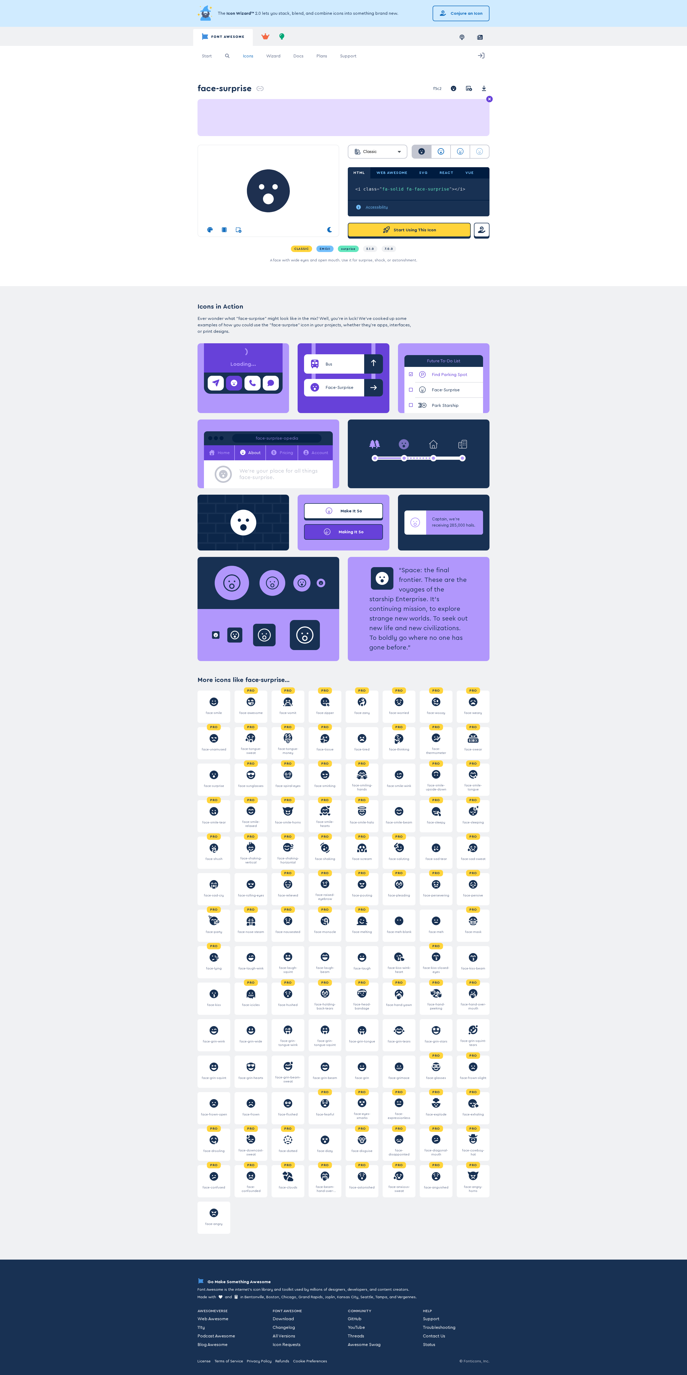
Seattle (366, 1297)
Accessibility (377, 207)
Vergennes (406, 1297)
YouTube (356, 1327)
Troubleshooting (439, 1327)
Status (429, 1345)
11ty (201, 1327)
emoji (325, 248)
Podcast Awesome (216, 1336)
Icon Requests (287, 1345)
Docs (298, 56)
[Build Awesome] (282, 37)
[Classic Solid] (422, 152)
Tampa (381, 1297)
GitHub (354, 1319)
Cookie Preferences (310, 1361)
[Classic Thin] (479, 152)
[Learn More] (206, 13)
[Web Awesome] (265, 37)
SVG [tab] (423, 173)
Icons (248, 56)
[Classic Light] (460, 152)
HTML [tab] (359, 173)
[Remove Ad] (489, 99)
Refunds (282, 1361)
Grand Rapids (310, 1297)
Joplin (330, 1297)
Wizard (273, 56)
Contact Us (434, 1336)
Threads (356, 1336)
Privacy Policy (259, 1361)
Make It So (350, 511)
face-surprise (225, 88)
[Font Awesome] (223, 37)
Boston (272, 1297)
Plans (321, 56)
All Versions (284, 1336)
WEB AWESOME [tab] (392, 173)
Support (348, 56)
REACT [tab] (447, 173)
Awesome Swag (364, 1345)
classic (301, 248)
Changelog (284, 1327)
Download (283, 1319)
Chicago (288, 1297)
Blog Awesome (213, 1345)
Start (207, 56)
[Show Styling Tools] (210, 230)
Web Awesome (213, 1319)
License (204, 1361)
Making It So (351, 532)
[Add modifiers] (238, 230)
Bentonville (254, 1297)
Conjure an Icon (466, 13)
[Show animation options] (224, 230)
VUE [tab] (469, 173)
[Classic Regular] (441, 152)
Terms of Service (228, 1361)
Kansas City (347, 1297)
